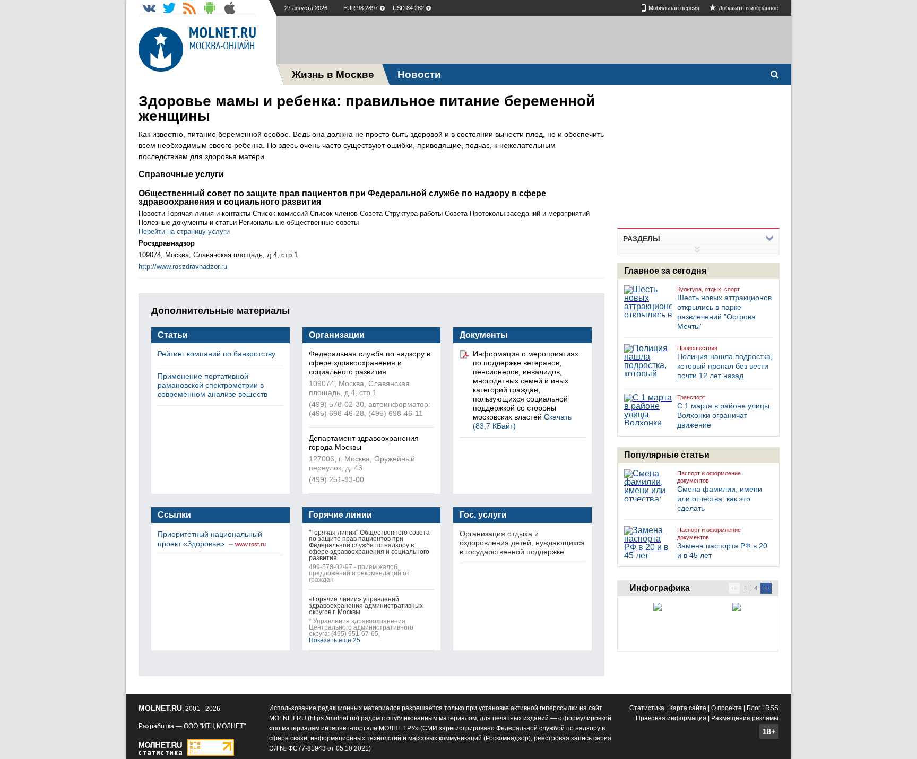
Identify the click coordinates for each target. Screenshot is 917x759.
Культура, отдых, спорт (708, 289)
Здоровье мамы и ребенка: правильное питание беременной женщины (367, 108)
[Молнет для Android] (210, 8)
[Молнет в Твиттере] (169, 8)
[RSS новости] (189, 8)
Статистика (646, 708)
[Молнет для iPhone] (230, 8)
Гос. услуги (483, 514)
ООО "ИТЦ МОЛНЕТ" (215, 726)
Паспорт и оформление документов (709, 477)
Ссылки (174, 514)
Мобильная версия (673, 8)
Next (766, 588)
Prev (734, 588)
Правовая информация (671, 718)
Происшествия (697, 348)
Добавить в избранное (748, 8)
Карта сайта (687, 708)
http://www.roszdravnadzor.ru (183, 267)
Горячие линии (340, 514)
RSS (771, 708)
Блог (753, 708)
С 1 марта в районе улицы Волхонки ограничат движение (723, 415)
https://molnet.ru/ (333, 718)
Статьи (173, 334)
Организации (337, 334)
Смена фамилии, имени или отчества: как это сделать (719, 498)
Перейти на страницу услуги (184, 231)
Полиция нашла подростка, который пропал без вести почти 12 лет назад (725, 366)
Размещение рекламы (744, 718)
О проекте (726, 708)
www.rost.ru (250, 544)
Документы (484, 334)
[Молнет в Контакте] (149, 8)
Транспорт (691, 397)
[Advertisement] (533, 40)
